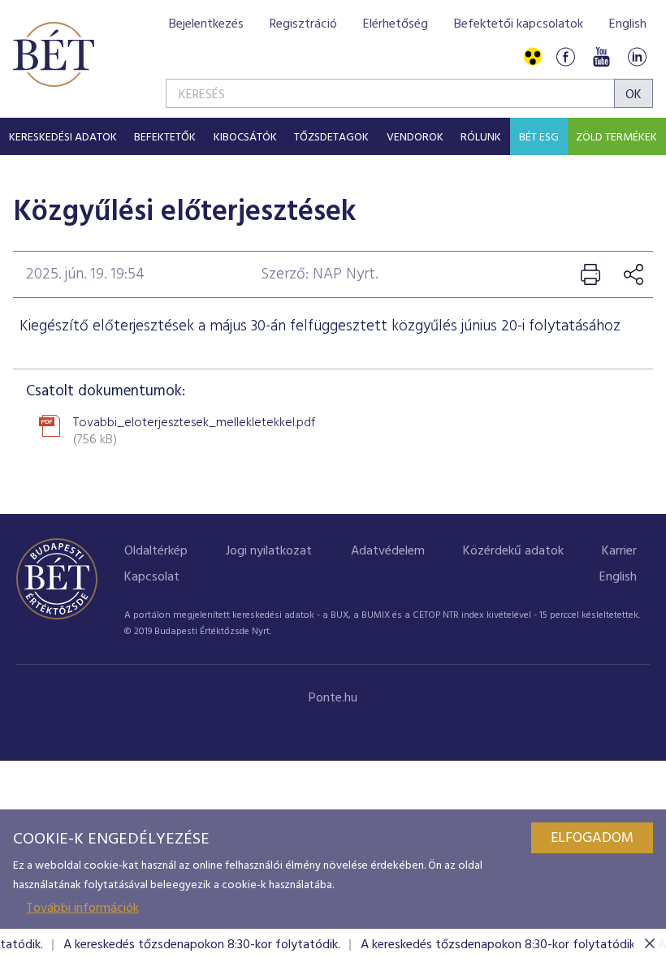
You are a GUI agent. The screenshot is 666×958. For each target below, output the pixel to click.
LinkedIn (637, 57)
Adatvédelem (388, 551)
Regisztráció (303, 24)
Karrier (619, 551)
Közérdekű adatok (513, 551)
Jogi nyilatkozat (269, 551)
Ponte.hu (333, 698)
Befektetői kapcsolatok (518, 24)
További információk (82, 908)
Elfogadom (592, 838)
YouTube (601, 57)
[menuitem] (63, 136)
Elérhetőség (395, 24)
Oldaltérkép (156, 551)
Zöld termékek (616, 137)
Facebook (565, 57)
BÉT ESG (539, 137)
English (628, 24)
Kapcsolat (151, 577)
